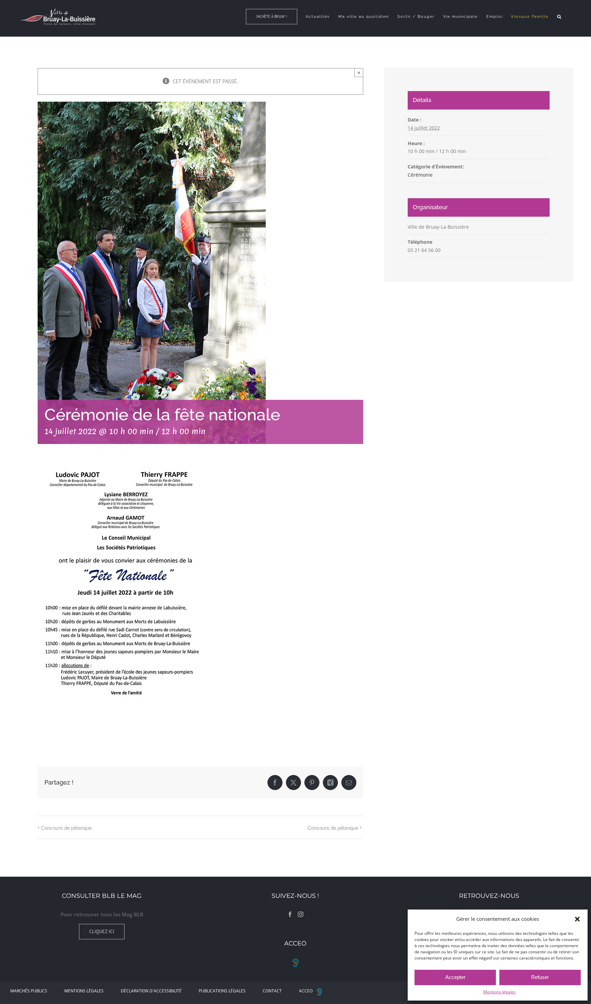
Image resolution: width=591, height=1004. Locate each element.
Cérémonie (420, 174)
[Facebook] (290, 914)
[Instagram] (300, 914)
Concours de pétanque (66, 827)
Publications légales (222, 991)
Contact (272, 991)
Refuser (540, 977)
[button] (577, 919)
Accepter (455, 977)
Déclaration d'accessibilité (151, 991)
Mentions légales (499, 992)
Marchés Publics (28, 991)
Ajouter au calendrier (71, 724)
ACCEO (306, 991)
